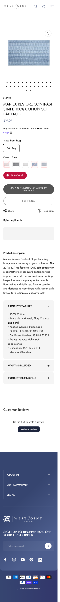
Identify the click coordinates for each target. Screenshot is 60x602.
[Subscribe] (48, 546)
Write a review (29, 429)
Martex (7, 98)
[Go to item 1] (11, 82)
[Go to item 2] (15, 82)
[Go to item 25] (27, 90)
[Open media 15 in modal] (48, 33)
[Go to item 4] (23, 82)
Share (11, 210)
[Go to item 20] (35, 86)
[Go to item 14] (15, 86)
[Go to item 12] (7, 86)
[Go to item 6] (31, 82)
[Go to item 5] (27, 82)
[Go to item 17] (23, 86)
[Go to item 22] (43, 86)
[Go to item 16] (19, 86)
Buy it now (28, 201)
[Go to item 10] (47, 82)
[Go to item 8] (39, 82)
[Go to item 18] (27, 86)
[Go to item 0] (7, 82)
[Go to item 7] (35, 82)
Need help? (48, 211)
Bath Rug (11, 148)
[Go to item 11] (51, 82)
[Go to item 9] (43, 82)
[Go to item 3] (19, 82)
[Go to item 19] (31, 86)
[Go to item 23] (47, 86)
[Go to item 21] (39, 86)
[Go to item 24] (51, 86)
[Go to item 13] (11, 86)
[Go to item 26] (31, 90)
